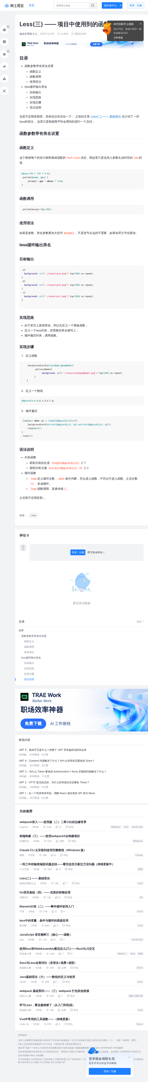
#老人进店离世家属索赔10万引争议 (35, 1044)
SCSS (140, 967)
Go (141, 897)
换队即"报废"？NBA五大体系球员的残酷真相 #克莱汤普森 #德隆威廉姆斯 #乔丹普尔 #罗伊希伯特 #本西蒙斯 (70, 1047)
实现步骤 (29, 673)
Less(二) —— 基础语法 (106, 116)
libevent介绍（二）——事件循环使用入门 (46, 906)
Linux (140, 911)
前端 (140, 869)
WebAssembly (123, 953)
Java (140, 981)
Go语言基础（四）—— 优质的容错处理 (44, 892)
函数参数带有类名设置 (34, 635)
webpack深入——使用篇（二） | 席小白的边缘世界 (52, 822)
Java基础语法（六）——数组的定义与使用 (47, 977)
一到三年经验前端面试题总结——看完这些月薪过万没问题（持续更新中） (67, 864)
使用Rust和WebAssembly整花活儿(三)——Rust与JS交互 (57, 948)
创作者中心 (110, 5)
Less (140, 883)
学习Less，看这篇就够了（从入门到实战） (47, 1005)
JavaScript (137, 826)
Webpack (116, 826)
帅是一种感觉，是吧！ (127, 1040)
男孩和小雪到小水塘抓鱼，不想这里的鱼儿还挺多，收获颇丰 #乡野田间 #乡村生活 (101, 1051)
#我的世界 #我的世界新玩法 (67, 1044)
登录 (135, 5)
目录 (21, 630)
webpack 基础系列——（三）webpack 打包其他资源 (54, 991)
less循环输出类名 (31, 657)
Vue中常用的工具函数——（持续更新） (45, 1019)
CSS (126, 826)
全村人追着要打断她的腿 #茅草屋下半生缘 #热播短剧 (44, 1040)
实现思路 (29, 668)
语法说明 (29, 679)
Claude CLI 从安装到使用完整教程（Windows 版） (52, 850)
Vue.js (139, 1024)
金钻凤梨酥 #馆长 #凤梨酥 (31, 1055)
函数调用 (29, 646)
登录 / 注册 (78, 552)
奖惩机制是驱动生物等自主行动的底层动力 (38, 1051)
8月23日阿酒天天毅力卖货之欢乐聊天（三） (92, 1040)
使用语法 (29, 652)
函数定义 (29, 641)
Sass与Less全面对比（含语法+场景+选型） (48, 962)
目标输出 (29, 662)
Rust (132, 953)
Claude (139, 855)
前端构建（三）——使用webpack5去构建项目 (49, 836)
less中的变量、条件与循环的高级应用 (43, 920)
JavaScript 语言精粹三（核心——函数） (45, 934)
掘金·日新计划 (136, 995)
